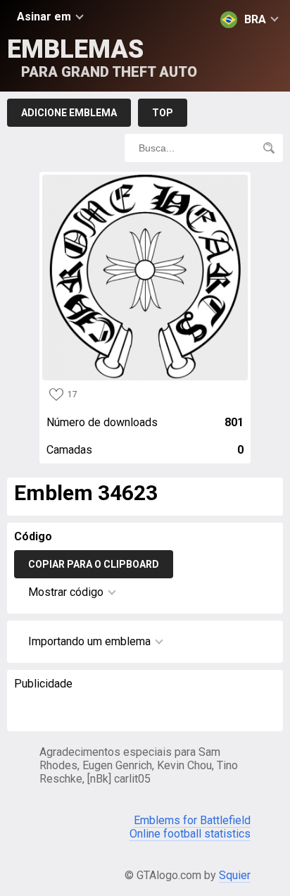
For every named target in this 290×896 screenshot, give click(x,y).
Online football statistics (190, 833)
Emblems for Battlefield (192, 820)
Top (162, 112)
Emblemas (102, 57)
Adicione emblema (69, 112)
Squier (235, 875)
